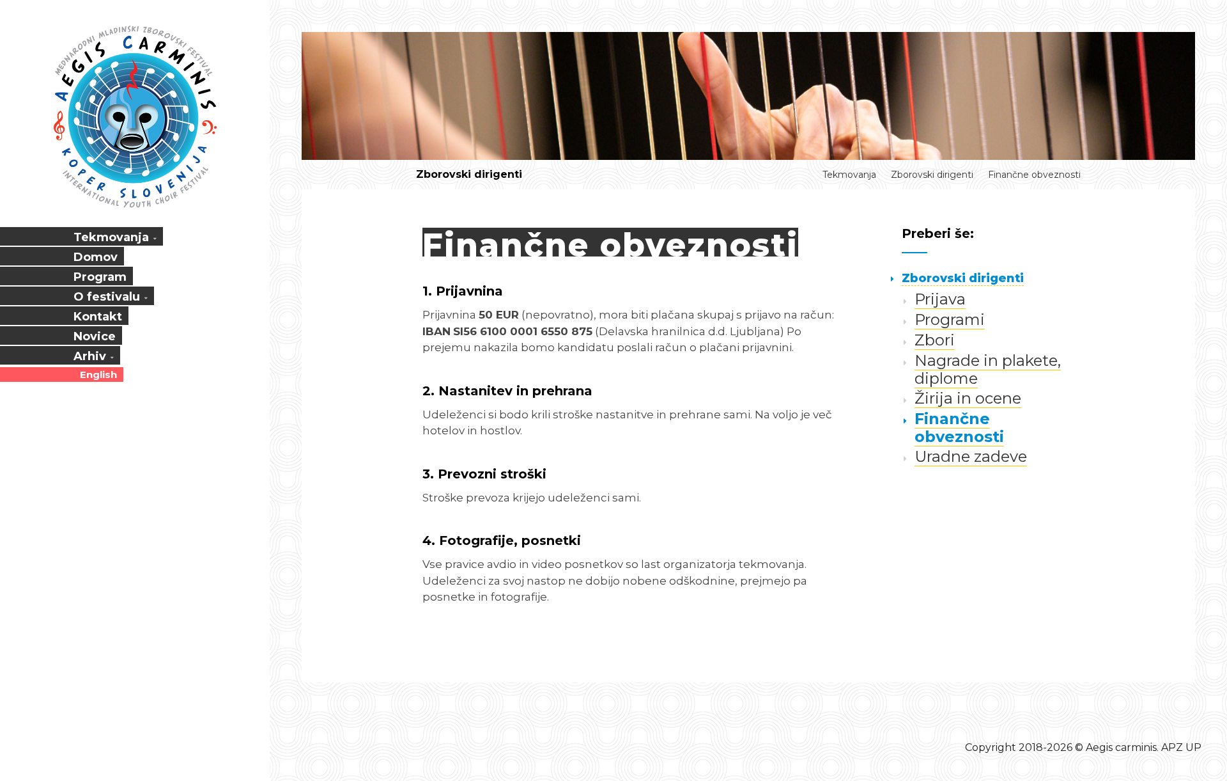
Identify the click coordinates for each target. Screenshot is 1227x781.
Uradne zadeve (970, 456)
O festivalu (106, 297)
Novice (94, 336)
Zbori (934, 340)
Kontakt (97, 317)
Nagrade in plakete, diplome (987, 369)
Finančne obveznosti (1034, 174)
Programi (949, 319)
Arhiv (89, 356)
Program (100, 277)
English (98, 374)
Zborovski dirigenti (469, 174)
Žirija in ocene (967, 398)
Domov (95, 257)
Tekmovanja (111, 237)
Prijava (940, 299)
